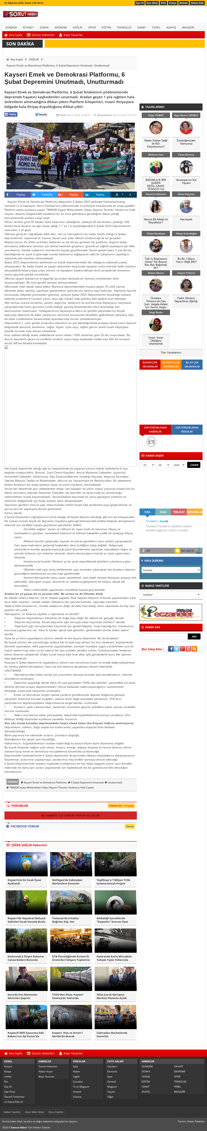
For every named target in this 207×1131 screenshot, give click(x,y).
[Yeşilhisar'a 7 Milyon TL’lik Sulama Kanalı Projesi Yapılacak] (115, 864)
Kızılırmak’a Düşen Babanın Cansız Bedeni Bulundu (26, 958)
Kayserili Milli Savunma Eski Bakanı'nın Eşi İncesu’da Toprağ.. (26, 1034)
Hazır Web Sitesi (34, 1112)
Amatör (77, 1091)
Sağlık (76, 1076)
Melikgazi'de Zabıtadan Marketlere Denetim (67, 881)
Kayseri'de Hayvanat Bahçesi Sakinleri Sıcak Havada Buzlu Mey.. (26, 920)
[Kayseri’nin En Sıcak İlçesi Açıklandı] (26, 864)
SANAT (146, 1086)
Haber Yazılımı (11, 1112)
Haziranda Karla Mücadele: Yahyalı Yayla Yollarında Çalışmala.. (114, 958)
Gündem (112, 1066)
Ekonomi (112, 1071)
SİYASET (178, 1066)
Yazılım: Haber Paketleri (191, 1121)
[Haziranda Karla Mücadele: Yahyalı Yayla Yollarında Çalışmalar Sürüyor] (115, 940)
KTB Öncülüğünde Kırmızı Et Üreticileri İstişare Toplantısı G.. (71, 958)
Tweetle (47, 194)
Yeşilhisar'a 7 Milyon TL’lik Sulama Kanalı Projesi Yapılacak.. (113, 881)
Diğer (110, 1096)
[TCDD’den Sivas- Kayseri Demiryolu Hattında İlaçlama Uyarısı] (71, 979)
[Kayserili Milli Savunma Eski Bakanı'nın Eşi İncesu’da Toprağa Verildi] (26, 1017)
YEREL (177, 1086)
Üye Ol (140, 3)
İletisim (184, 3)
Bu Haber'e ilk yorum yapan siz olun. (70, 815)
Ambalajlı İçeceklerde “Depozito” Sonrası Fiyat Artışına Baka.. (112, 920)
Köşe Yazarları (47, 1076)
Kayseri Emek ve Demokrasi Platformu (45, 782)
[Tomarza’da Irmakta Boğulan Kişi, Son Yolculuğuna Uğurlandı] (71, 902)
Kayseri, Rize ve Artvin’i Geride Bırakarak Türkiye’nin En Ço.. (67, 1034)
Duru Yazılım (56, 1112)
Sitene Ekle (197, 3)
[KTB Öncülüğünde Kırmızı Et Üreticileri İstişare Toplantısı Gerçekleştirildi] (71, 940)
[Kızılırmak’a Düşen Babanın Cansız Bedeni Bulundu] (26, 940)
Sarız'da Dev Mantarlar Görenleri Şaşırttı (23, 996)
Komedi (111, 1081)
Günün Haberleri (48, 1066)
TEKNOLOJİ (180, 1081)
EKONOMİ (179, 1071)
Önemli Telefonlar (14, 1096)
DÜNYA (146, 1071)
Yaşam (111, 1091)
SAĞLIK (34, 59)
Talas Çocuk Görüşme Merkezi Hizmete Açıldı (112, 996)
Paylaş (21, 194)
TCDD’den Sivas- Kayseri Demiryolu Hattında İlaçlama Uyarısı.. (67, 996)
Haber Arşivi (46, 1071)
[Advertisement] (171, 77)
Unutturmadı (114, 782)
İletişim (8, 1066)
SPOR (177, 1076)
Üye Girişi (152, 3)
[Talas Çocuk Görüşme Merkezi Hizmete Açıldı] (115, 979)
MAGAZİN (179, 1091)
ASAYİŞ (146, 1091)
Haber (76, 1071)
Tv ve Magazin (81, 1086)
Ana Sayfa (16, 59)
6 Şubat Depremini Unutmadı (87, 782)
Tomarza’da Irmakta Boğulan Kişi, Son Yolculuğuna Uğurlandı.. (68, 920)
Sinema (77, 1096)
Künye (172, 3)
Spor (75, 1066)
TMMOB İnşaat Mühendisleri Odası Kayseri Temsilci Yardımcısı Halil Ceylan (51, 787)
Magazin (112, 1086)
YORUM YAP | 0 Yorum (121, 805)
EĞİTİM (146, 1081)
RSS (163, 3)
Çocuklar (78, 1081)
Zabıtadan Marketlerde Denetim (112, 1034)
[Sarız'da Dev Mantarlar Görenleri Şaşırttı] (26, 979)
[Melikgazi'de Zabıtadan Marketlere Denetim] (71, 864)
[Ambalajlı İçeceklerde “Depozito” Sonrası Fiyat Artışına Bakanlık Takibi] (115, 902)
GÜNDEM (147, 1066)
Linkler (8, 1076)
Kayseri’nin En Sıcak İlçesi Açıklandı (24, 881)
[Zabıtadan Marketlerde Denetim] (115, 1017)
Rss (6, 1081)
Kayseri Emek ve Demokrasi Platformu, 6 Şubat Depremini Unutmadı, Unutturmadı (58, 65)
